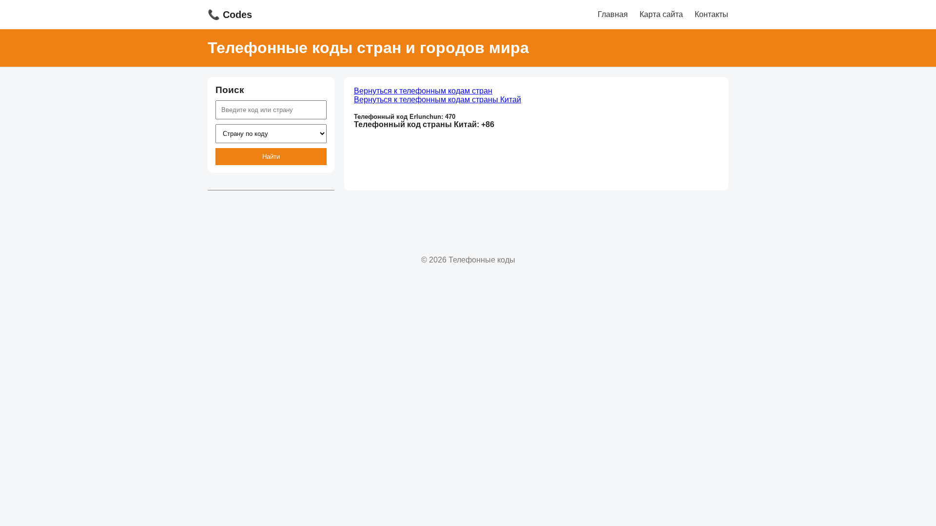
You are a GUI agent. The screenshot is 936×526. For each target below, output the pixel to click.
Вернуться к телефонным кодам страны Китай (437, 99)
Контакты (711, 14)
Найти (271, 156)
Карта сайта (661, 14)
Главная (613, 14)
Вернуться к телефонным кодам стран (423, 91)
